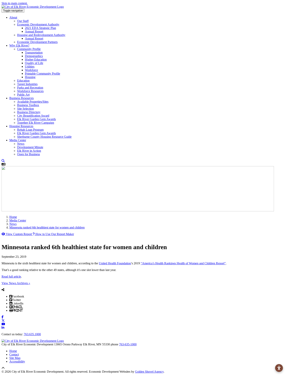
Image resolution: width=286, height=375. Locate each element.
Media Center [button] (17, 140)
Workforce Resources (30, 91)
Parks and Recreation (30, 87)
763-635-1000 (128, 344)
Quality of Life (34, 63)
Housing (30, 77)
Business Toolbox (28, 105)
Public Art (23, 94)
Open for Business (28, 154)
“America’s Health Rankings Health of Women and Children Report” (183, 263)
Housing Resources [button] (21, 126)
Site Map (14, 358)
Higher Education (36, 59)
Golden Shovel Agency (149, 371)
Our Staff (23, 21)
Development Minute (30, 147)
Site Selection (25, 108)
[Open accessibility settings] (279, 368)
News (20, 143)
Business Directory (28, 112)
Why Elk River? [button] (19, 45)
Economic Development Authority (38, 24)
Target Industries (27, 84)
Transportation (34, 52)
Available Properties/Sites (32, 101)
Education (23, 80)
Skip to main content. (15, 3)
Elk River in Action (29, 150)
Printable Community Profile (42, 73)
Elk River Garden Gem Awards (36, 119)
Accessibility (17, 361)
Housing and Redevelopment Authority (41, 35)
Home (13, 351)
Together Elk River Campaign (35, 122)
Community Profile (29, 49)
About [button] (13, 17)
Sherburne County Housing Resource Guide (44, 136)
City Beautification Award (33, 115)
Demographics (34, 56)
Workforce (31, 70)
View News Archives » (16, 283)
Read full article (11, 276)
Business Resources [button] (21, 98)
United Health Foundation (115, 263)
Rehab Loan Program (30, 129)
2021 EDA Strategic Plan (40, 28)
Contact (14, 354)
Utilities (29, 66)
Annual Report (34, 31)
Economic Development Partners (37, 42)
